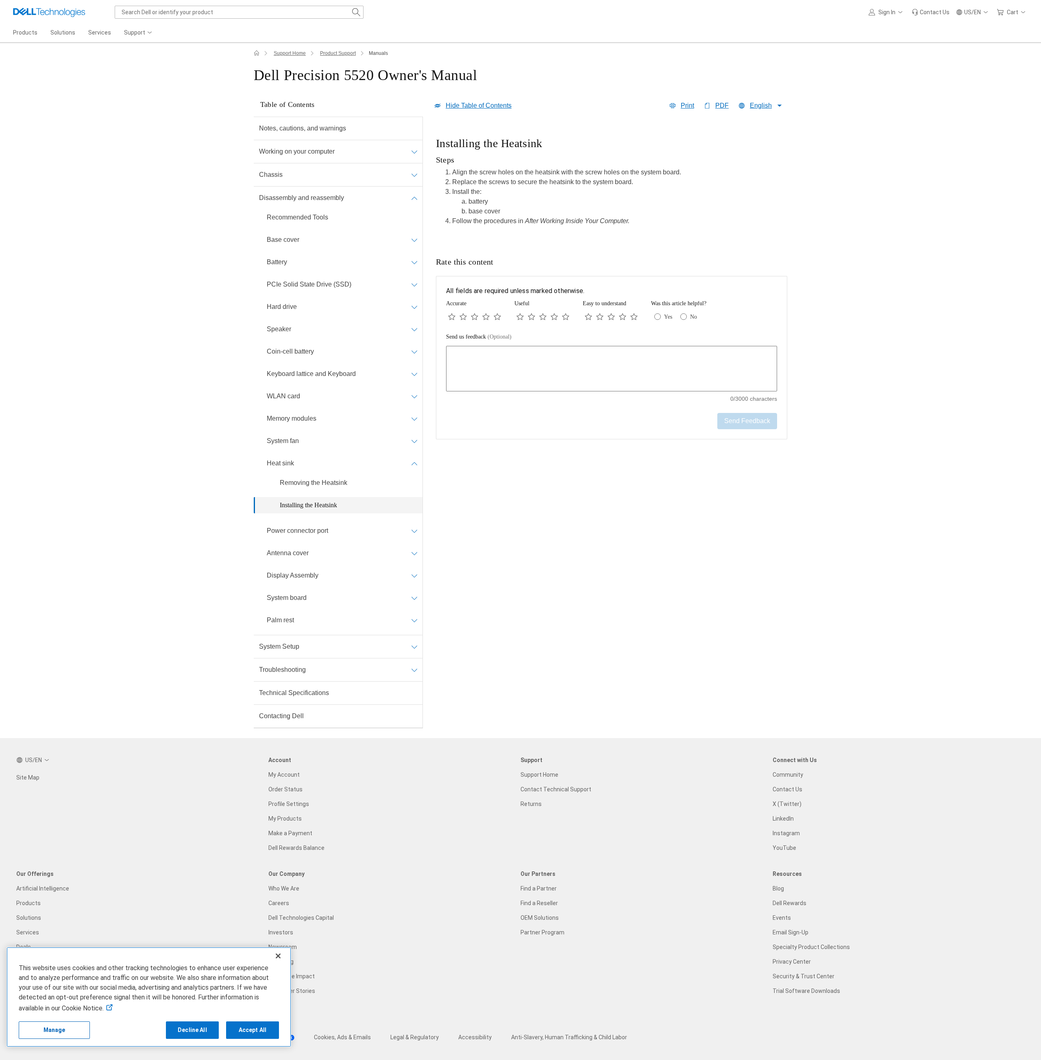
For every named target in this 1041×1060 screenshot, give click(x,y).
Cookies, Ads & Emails (342, 1037)
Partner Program (542, 932)
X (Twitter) (787, 804)
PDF (722, 105)
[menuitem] (139, 33)
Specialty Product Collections (811, 947)
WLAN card (283, 396)
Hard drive (282, 306)
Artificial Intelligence (42, 888)
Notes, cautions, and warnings (302, 128)
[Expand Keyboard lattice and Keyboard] (414, 374)
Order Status (285, 789)
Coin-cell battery (290, 351)
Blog (778, 888)
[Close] (278, 956)
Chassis (271, 174)
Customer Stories (291, 991)
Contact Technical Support (555, 789)
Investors (280, 932)
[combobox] (239, 12)
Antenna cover (288, 553)
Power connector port (297, 530)
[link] (930, 12)
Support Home (290, 53)
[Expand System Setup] (414, 647)
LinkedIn (783, 818)
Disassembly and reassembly (301, 197)
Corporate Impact (291, 976)
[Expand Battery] (414, 262)
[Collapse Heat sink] (414, 463)
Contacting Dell (281, 715)
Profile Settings (288, 804)
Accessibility (475, 1037)
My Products (285, 818)
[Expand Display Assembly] (414, 575)
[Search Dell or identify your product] (356, 12)
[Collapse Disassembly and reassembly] (414, 198)
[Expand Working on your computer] (414, 151)
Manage (54, 1030)
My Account (284, 774)
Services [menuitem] (99, 32)
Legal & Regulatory (414, 1037)
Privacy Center (792, 961)
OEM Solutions (539, 917)
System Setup (279, 646)
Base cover (283, 239)
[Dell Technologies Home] (49, 12)
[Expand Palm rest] (414, 620)
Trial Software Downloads (806, 991)
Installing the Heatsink (308, 505)
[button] (886, 12)
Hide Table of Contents (479, 105)
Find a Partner (538, 888)
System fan (283, 440)
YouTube (784, 848)
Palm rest (280, 620)
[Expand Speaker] (414, 329)
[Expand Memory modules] (414, 419)
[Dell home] (256, 53)
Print (687, 105)
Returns (531, 804)
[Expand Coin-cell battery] (414, 351)
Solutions (28, 917)
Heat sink (280, 463)
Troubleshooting (282, 669)
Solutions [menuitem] (62, 32)
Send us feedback (479, 337)
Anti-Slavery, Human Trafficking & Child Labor (569, 1037)
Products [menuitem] (25, 32)
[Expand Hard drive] (414, 307)
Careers (278, 903)
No (693, 317)
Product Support (338, 53)
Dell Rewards (789, 903)
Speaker (279, 329)
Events (782, 917)
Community (788, 774)
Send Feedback (747, 420)
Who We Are (283, 888)
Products (28, 903)
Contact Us (787, 789)
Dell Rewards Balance (296, 848)
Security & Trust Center (803, 976)
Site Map (27, 777)
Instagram (786, 833)
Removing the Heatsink (313, 482)
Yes (668, 317)
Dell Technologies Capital (301, 917)
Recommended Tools (297, 217)
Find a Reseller (539, 903)
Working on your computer (297, 151)
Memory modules (291, 418)
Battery (277, 261)
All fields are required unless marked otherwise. (515, 291)
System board (287, 597)
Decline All (192, 1030)
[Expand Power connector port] (414, 531)
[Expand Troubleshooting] (414, 670)
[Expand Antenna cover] (414, 553)
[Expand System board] (414, 598)
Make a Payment (290, 833)
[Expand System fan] (414, 441)
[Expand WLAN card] (414, 396)
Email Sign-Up (790, 932)
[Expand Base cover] (414, 240)
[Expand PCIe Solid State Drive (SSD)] (414, 284)
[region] (611, 183)
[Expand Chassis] (414, 175)
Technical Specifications (294, 692)
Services (27, 932)
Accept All (252, 1030)
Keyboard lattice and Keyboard (311, 373)
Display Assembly (292, 575)
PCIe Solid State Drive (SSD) (309, 284)
